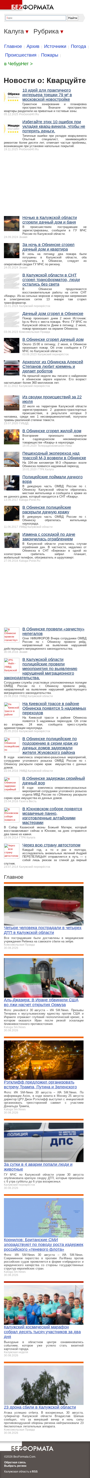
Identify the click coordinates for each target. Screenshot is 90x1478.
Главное (13, 46)
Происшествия (20, 54)
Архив (33, 46)
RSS (35, 1471)
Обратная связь (15, 1462)
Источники (55, 46)
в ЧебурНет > (18, 63)
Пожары (49, 54)
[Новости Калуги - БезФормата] (27, 5)
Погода (78, 46)
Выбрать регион (15, 1465)
